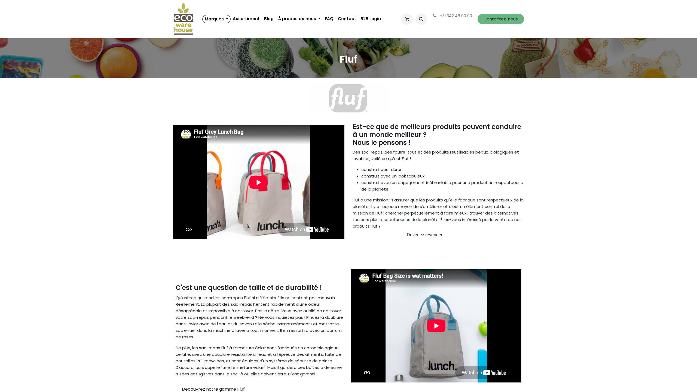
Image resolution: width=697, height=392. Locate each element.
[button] (421, 19)
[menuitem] (216, 19)
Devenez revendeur (426, 234)
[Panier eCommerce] (407, 19)
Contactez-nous (501, 19)
